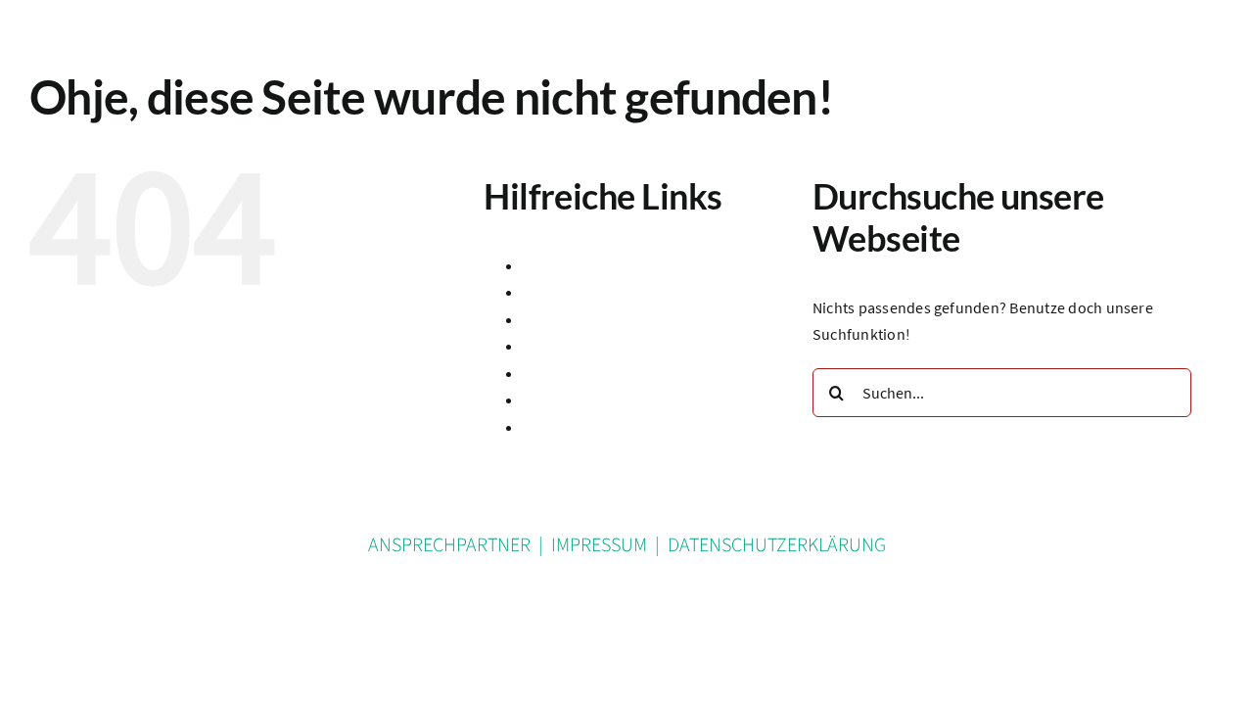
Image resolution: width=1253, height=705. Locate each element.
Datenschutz (565, 319)
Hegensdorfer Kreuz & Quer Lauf (633, 345)
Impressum (561, 373)
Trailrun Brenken (580, 427)
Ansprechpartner (581, 265)
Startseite (555, 399)
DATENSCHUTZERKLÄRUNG (777, 545)
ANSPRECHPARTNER (449, 545)
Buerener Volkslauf (587, 292)
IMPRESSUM (599, 545)
